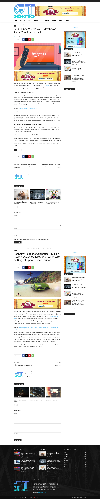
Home (15, 24)
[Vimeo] (83, 1)
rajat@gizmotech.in (42, 492)
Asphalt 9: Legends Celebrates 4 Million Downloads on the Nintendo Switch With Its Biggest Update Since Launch (25, 166)
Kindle (23, 150)
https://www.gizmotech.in (29, 175)
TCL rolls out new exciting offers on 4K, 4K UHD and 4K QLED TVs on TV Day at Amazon (28, 462)
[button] (84, 20)
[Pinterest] (29, 39)
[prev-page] (14, 207)
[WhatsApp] (32, 39)
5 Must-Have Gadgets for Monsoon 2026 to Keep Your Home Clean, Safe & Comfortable (37, 202)
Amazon (48, 85)
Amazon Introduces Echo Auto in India (28, 108)
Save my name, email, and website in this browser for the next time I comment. (32, 239)
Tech (18, 24)
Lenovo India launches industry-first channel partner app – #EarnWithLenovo (28, 468)
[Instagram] (80, 1)
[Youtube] (85, 1)
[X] (82, 1)
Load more (75, 83)
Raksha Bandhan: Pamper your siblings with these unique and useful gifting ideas (21, 202)
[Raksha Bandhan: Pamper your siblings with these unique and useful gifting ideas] (21, 194)
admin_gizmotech (20, 36)
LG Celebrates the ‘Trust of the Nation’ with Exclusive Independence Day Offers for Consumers (53, 202)
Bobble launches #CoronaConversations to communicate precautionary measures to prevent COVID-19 (50, 166)
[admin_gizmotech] (14, 36)
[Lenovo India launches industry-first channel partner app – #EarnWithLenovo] (17, 469)
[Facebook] (78, 1)
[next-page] (17, 207)
